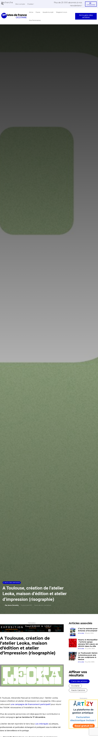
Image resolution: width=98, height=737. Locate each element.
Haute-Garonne (78, 690)
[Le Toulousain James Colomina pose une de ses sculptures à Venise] (73, 656)
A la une (81, 633)
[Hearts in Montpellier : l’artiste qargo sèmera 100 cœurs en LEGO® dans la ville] (73, 643)
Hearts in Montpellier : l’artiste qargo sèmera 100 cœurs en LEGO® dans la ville (88, 643)
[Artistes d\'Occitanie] (14, 15)
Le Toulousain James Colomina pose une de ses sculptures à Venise (87, 656)
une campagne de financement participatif (30, 704)
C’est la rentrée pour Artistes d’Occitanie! (87, 629)
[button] (7, 2)
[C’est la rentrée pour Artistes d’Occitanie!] (73, 631)
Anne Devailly (13, 605)
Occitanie (75, 686)
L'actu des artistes (11, 582)
